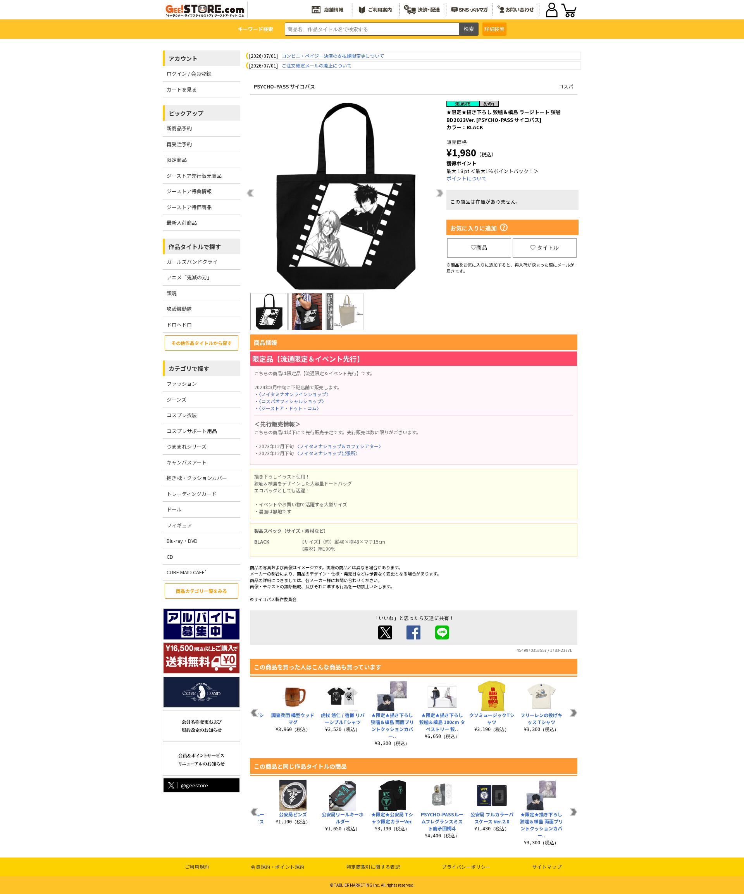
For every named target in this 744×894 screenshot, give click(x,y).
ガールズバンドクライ (192, 261)
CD (170, 556)
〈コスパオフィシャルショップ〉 (292, 401)
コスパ (566, 86)
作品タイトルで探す (195, 247)
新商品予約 (179, 128)
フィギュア (179, 525)
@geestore (194, 785)
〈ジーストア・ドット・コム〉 (290, 408)
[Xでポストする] (385, 637)
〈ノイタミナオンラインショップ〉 (295, 394)
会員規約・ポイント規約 (278, 866)
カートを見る (182, 89)
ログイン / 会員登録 (189, 73)
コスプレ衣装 (182, 415)
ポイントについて (466, 178)
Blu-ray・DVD (182, 540)
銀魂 (172, 293)
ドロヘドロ (179, 324)
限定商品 (177, 159)
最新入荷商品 (182, 222)
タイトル (548, 247)
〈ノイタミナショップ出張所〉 (327, 453)
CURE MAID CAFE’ (186, 572)
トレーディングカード (192, 493)
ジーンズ (176, 399)
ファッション (182, 383)
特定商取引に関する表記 (373, 866)
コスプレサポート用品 (192, 431)
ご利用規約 (197, 866)
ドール (174, 509)
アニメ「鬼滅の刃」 (189, 277)
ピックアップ (186, 113)
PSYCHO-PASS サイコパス (284, 86)
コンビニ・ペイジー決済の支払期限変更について (333, 55)
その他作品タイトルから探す (201, 343)
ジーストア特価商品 (189, 207)
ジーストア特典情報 (189, 191)
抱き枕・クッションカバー (197, 478)
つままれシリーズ (187, 446)
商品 (481, 247)
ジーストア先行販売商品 (194, 175)
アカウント (183, 58)
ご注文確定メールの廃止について (316, 65)
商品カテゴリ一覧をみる (201, 590)
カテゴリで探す (189, 368)
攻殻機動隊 (179, 308)
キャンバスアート (187, 462)
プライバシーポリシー (466, 866)
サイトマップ (547, 866)
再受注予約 (179, 144)
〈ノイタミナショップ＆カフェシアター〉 (339, 446)
